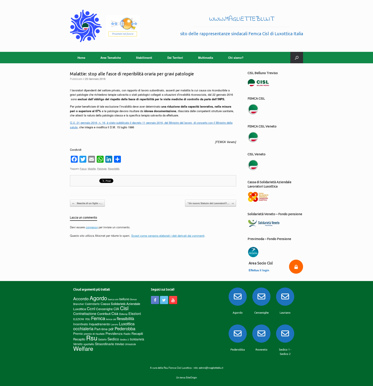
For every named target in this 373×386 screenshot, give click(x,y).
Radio (127, 333)
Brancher (78, 304)
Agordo (98, 298)
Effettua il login (259, 270)
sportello (89, 344)
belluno (124, 299)
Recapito (79, 339)
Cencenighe (104, 309)
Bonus (133, 299)
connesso (92, 227)
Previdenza (114, 333)
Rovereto (261, 349)
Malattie (92, 168)
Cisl (124, 308)
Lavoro (114, 324)
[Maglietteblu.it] (105, 26)
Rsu (91, 337)
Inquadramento (99, 324)
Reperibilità (113, 168)
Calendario (92, 304)
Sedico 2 (124, 339)
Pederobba (125, 328)
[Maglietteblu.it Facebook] (155, 300)
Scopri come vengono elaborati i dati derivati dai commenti (167, 236)
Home (81, 58)
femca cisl (111, 319)
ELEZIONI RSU (81, 319)
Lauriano (285, 312)
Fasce (83, 168)
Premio (78, 333)
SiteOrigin (191, 377)
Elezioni (134, 313)
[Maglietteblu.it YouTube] (173, 300)
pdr (111, 328)
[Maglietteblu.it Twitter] (164, 300)
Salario (102, 339)
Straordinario (104, 343)
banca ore (113, 299)
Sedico (113, 339)
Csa (114, 313)
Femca (98, 318)
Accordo (81, 298)
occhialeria (83, 329)
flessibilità (125, 318)
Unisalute (130, 344)
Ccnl (91, 308)
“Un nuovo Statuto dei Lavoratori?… (210, 203)
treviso (119, 344)
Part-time (101, 328)
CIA (116, 308)
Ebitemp (123, 314)
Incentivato (80, 324)
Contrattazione (84, 313)
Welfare (83, 348)
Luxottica (126, 323)
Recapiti (137, 333)
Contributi (104, 313)
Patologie (102, 168)
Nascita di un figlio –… (87, 203)
